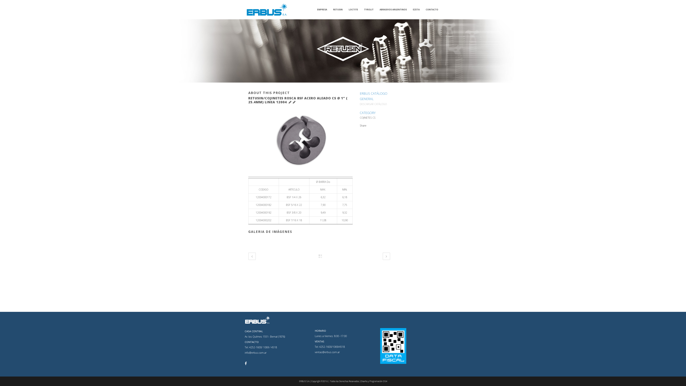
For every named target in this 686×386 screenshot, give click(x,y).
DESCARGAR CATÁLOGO (373, 104)
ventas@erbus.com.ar (327, 352)
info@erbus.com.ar (256, 352)
